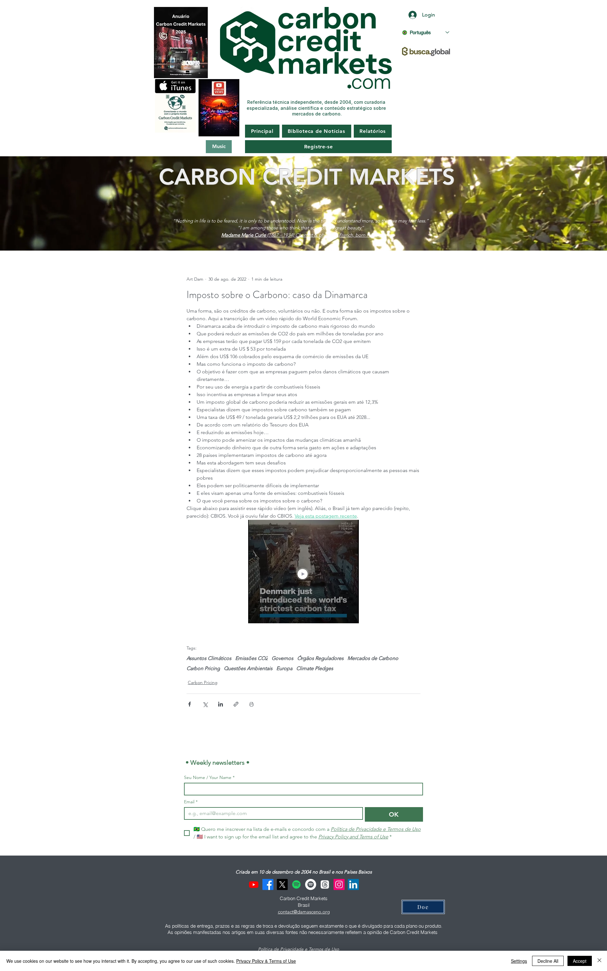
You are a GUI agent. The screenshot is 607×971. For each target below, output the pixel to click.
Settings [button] (519, 961)
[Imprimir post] (251, 704)
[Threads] (324, 884)
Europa (284, 668)
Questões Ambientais (248, 668)
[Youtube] (253, 884)
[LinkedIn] (353, 884)
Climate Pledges (314, 668)
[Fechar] (599, 961)
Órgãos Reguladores (320, 658)
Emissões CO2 (251, 658)
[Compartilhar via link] (236, 704)
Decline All (547, 961)
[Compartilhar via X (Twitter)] (205, 704)
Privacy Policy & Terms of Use (266, 961)
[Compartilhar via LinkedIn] (221, 704)
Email (191, 802)
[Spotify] (296, 884)
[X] (282, 884)
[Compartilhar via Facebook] (190, 704)
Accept (579, 961)
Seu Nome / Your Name (209, 777)
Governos (282, 658)
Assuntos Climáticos (209, 658)
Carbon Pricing (203, 668)
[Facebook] (267, 884)
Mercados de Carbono (372, 658)
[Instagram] (339, 884)
